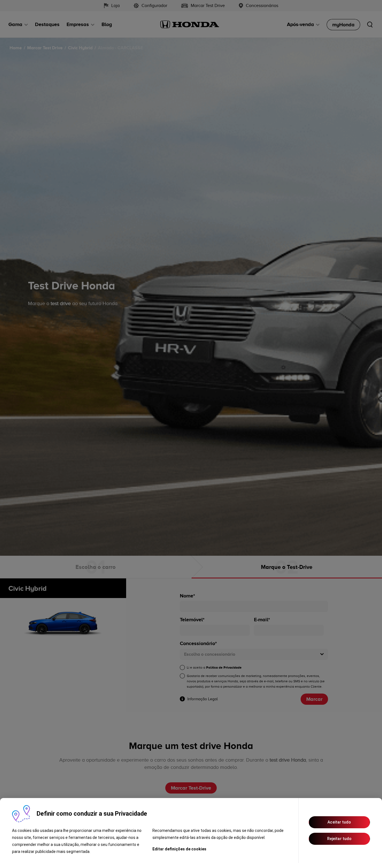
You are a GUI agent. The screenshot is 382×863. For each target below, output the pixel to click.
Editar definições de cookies (179, 849)
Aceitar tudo (339, 822)
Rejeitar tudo (339, 838)
